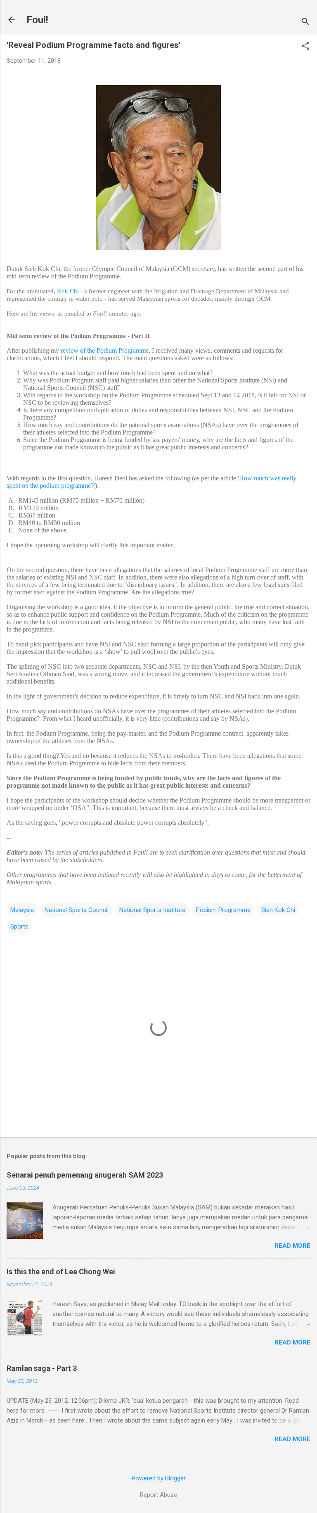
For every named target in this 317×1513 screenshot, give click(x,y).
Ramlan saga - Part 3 (42, 1368)
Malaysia (22, 910)
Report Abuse (158, 1495)
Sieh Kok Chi (278, 910)
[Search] (305, 22)
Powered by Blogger (159, 1478)
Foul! (37, 20)
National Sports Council (77, 910)
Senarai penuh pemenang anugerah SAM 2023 (85, 1175)
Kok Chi (68, 291)
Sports (19, 926)
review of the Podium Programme (105, 350)
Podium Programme (223, 910)
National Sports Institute (152, 910)
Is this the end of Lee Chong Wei (61, 1271)
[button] (305, 46)
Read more (292, 1245)
